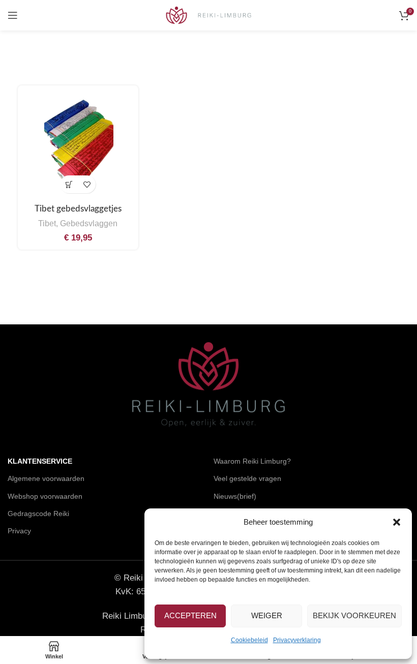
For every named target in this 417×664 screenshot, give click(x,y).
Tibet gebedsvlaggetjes (78, 208)
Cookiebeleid (249, 640)
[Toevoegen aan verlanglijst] (87, 184)
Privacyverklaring (297, 640)
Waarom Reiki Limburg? (252, 461)
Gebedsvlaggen (88, 223)
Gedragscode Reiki (38, 513)
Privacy (19, 531)
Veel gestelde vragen (247, 478)
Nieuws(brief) (235, 496)
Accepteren (190, 615)
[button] (397, 522)
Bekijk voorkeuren (354, 615)
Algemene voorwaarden (46, 478)
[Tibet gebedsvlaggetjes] (78, 145)
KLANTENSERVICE (40, 461)
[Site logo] (208, 14)
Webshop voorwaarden (45, 496)
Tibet (47, 223)
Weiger (266, 615)
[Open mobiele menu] (13, 15)
